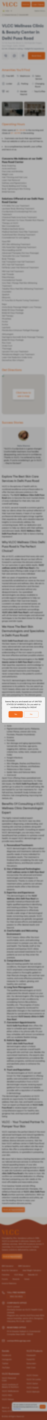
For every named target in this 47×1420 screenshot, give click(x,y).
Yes (15, 714)
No (31, 714)
